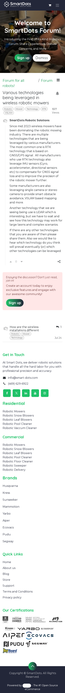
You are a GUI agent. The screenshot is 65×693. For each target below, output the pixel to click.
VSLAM (8, 112)
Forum (47, 80)
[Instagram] (45, 393)
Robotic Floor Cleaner (18, 461)
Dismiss (42, 58)
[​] (11, 492)
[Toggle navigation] (57, 5)
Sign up (23, 58)
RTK (44, 109)
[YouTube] (35, 393)
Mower (19, 109)
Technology (32, 109)
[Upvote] (11, 261)
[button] (32, 666)
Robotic (8, 109)
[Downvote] (21, 261)
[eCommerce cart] (50, 5)
